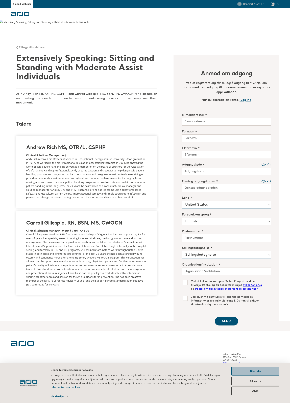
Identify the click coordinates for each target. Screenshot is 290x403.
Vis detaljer (57, 396)
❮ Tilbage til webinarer (31, 47)
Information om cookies (65, 387)
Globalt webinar (22, 4)
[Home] (22, 345)
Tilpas (253, 381)
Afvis (255, 390)
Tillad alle (255, 371)
